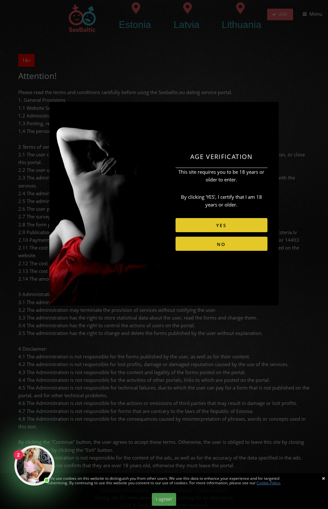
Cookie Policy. (269, 483)
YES (221, 225)
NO (221, 244)
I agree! (164, 499)
